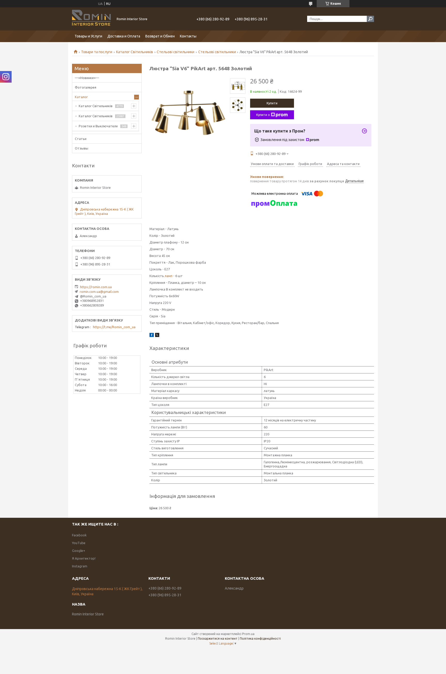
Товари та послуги (96, 52)
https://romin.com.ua (96, 287)
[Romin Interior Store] (91, 19)
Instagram (79, 566)
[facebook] (151, 336)
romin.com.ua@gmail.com (99, 291)
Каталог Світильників (134, 52)
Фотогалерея (85, 87)
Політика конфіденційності (260, 638)
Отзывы (81, 148)
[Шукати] (370, 19)
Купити (272, 103)
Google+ (78, 550)
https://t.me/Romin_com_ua (114, 327)
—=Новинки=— (87, 78)
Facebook (79, 535)
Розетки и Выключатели (98, 126)
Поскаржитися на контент (217, 638)
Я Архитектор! (83, 558)
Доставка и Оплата (123, 36)
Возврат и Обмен (160, 36)
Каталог (81, 97)
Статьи (80, 138)
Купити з (263, 114)
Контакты (188, 36)
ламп (168, 276)
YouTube (78, 543)
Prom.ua (248, 634)
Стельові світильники (175, 52)
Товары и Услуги (88, 36)
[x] (157, 336)
